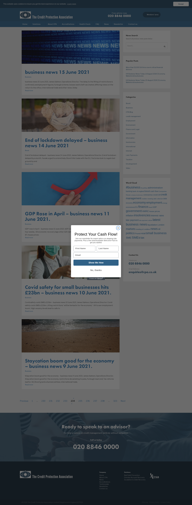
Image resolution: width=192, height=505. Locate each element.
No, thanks (96, 270)
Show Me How (96, 262)
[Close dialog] (118, 228)
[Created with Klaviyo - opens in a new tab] (96, 278)
